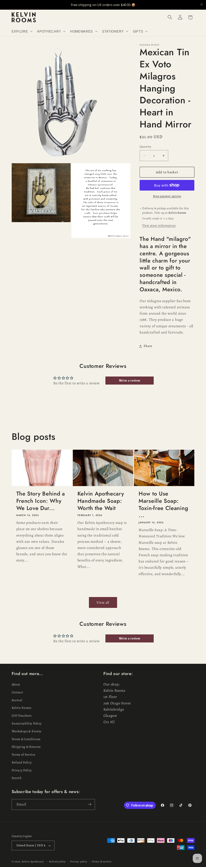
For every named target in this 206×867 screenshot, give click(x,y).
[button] (21, 31)
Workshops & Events (26, 731)
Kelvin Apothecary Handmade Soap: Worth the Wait (100, 501)
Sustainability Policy (27, 723)
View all (103, 602)
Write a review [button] (129, 380)
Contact (17, 692)
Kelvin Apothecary (33, 861)
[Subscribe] (89, 804)
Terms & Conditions (26, 739)
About (16, 684)
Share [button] (148, 346)
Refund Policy (22, 762)
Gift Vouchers (22, 715)
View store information (159, 225)
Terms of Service (23, 754)
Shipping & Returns (26, 747)
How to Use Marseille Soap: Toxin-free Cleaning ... (163, 504)
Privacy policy (78, 861)
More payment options (167, 196)
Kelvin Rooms (21, 708)
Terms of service (102, 861)
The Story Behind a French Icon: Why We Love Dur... (40, 501)
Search (17, 778)
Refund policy (57, 861)
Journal (17, 700)
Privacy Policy (22, 770)
